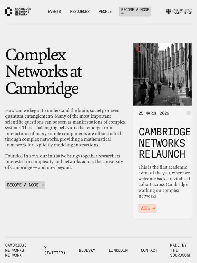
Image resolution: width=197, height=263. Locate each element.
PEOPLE (104, 11)
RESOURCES (80, 11)
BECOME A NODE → (135, 11)
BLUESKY (87, 250)
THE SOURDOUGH (180, 253)
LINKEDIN (118, 250)
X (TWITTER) (54, 250)
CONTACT (149, 250)
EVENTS (54, 11)
